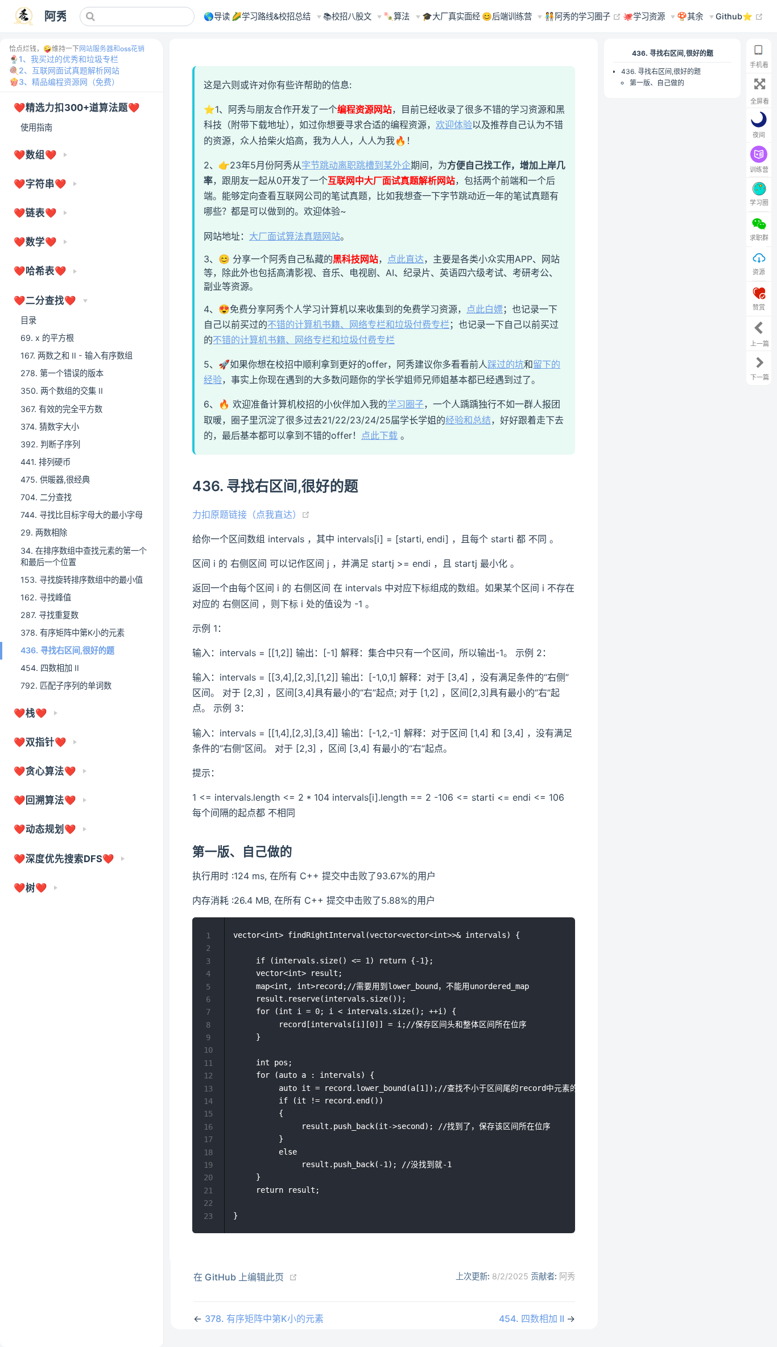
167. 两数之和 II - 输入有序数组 (76, 355)
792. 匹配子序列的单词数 (65, 685)
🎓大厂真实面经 (451, 16)
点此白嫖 (484, 309)
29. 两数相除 (43, 532)
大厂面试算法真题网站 (294, 236)
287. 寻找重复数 (49, 615)
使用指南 (36, 127)
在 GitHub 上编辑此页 (238, 1277)
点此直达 (405, 259)
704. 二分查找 (46, 497)
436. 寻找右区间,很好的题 (67, 650)
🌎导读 (217, 16)
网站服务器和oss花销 (111, 48)
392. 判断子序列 (50, 444)
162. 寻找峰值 (45, 597)
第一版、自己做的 (657, 83)
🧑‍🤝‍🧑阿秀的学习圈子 (582, 16)
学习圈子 (405, 404)
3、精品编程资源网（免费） (69, 81)
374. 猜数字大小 (49, 426)
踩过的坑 (505, 364)
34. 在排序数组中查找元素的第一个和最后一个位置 (83, 556)
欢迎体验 (454, 124)
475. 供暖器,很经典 (55, 479)
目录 (28, 320)
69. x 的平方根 (47, 338)
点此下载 (379, 435)
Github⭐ (739, 16)
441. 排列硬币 (45, 462)
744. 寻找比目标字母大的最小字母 (81, 515)
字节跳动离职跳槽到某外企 (356, 165)
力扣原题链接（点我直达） (251, 514)
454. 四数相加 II (49, 668)
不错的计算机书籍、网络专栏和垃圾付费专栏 (358, 324)
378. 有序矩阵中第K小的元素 (72, 632)
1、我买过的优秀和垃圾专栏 (68, 59)
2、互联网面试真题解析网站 (69, 70)
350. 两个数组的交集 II (61, 391)
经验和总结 (468, 420)
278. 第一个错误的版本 (62, 373)
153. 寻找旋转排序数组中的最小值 (81, 579)
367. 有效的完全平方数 (61, 409)
